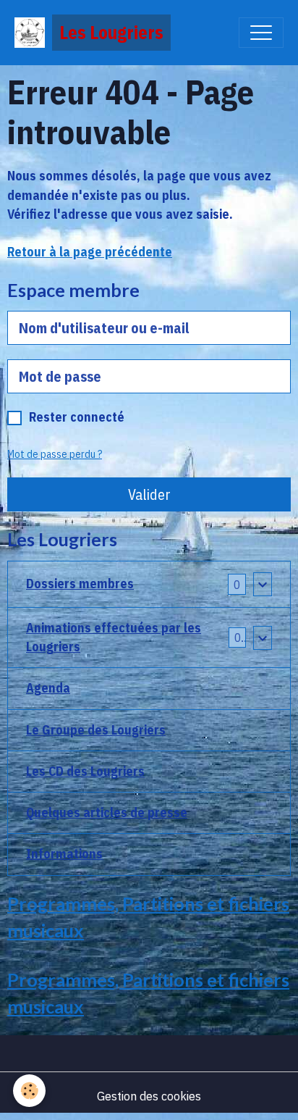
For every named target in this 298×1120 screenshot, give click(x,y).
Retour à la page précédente (89, 251)
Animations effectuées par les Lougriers (113, 637)
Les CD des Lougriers (85, 771)
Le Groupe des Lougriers (96, 730)
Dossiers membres (80, 583)
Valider (149, 494)
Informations (64, 853)
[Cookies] (29, 1090)
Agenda (48, 688)
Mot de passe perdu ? (54, 454)
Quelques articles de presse (106, 812)
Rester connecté (76, 417)
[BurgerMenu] (261, 32)
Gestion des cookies (149, 1095)
